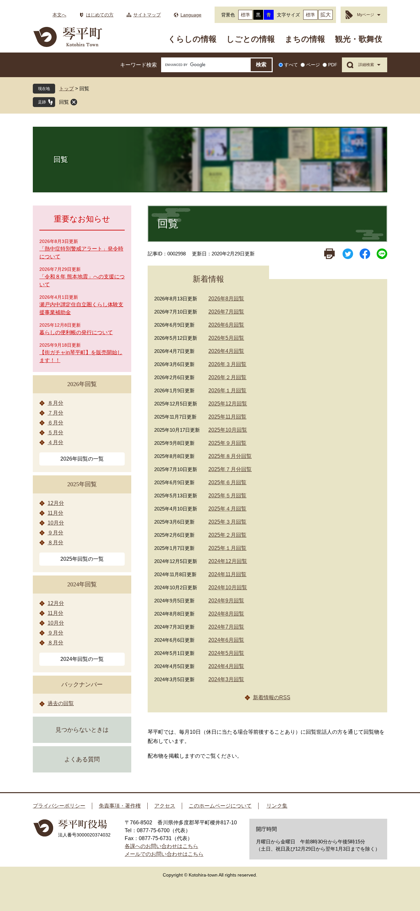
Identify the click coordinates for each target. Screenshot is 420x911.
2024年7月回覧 (226, 627)
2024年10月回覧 (227, 587)
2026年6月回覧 (226, 325)
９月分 (55, 532)
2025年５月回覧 (227, 495)
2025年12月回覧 (227, 403)
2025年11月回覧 (227, 417)
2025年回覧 (82, 484)
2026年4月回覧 (226, 351)
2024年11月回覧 (227, 574)
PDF (332, 64)
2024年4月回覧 (226, 666)
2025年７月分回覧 (230, 469)
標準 (245, 14)
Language (190, 14)
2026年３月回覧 (227, 364)
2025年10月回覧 (227, 430)
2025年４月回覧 (227, 508)
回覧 (64, 102)
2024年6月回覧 (226, 640)
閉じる (74, 102)
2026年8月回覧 (226, 298)
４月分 (55, 442)
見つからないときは (82, 730)
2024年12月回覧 (227, 561)
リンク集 (276, 806)
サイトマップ (147, 14)
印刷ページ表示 (329, 254)
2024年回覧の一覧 (82, 659)
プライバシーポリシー (59, 806)
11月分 (55, 513)
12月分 (56, 503)
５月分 (55, 432)
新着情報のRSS (271, 697)
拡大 (325, 14)
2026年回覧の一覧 (82, 459)
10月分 (56, 523)
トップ (66, 88)
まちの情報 (305, 38)
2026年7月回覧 (226, 312)
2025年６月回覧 (227, 482)
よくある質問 (82, 759)
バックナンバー (82, 684)
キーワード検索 (138, 65)
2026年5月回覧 (226, 338)
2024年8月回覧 (226, 614)
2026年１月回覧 (227, 390)
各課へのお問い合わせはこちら (161, 846)
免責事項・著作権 (120, 806)
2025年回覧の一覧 (82, 559)
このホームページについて (220, 806)
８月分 (55, 403)
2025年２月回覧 (227, 535)
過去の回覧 (61, 703)
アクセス (164, 806)
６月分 (55, 422)
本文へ (59, 14)
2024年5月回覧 (226, 653)
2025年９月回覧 (227, 443)
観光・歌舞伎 (358, 38)
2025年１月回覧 (227, 548)
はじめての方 (100, 14)
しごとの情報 (250, 38)
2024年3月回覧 (226, 679)
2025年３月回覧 (227, 522)
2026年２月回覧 (227, 377)
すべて (291, 64)
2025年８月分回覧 (230, 456)
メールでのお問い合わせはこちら (164, 854)
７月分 (55, 413)
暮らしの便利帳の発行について (76, 332)
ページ (313, 64)
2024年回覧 (82, 584)
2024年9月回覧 (226, 600)
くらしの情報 (192, 38)
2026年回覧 (82, 384)
